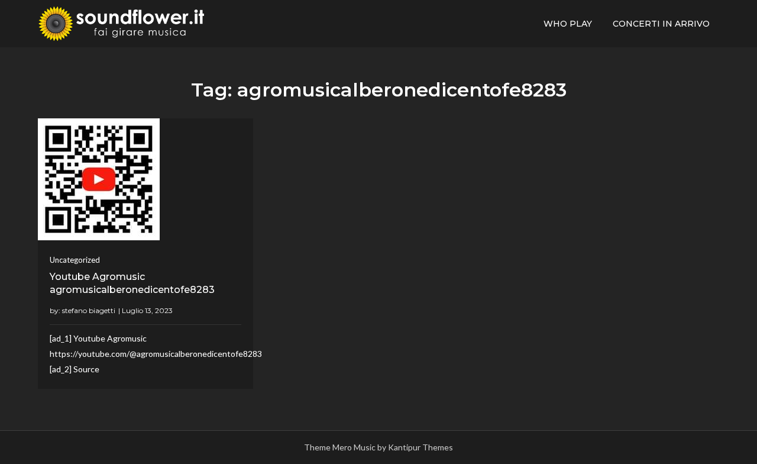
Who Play (568, 23)
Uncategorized (75, 260)
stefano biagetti (88, 310)
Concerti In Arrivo (661, 23)
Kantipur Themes (420, 447)
